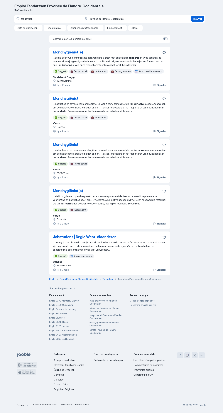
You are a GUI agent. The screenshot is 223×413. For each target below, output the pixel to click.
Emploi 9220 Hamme (59, 326)
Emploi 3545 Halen (58, 322)
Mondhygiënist (65, 98)
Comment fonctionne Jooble (69, 365)
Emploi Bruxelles (57, 317)
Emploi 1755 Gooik (58, 313)
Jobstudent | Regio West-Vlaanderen (85, 237)
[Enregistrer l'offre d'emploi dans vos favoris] (164, 53)
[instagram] (187, 355)
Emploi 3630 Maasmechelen (63, 334)
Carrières (59, 379)
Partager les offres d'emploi (108, 360)
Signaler (161, 85)
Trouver (197, 18)
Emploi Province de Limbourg (62, 309)
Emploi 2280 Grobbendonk (61, 339)
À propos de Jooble (64, 360)
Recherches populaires (61, 288)
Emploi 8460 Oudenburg (61, 305)
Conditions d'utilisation (45, 404)
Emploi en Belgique (64, 389)
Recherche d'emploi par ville (143, 305)
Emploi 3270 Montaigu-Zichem (64, 300)
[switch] (165, 38)
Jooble (202, 405)
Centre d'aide (61, 384)
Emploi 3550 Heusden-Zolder (63, 330)
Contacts (59, 374)
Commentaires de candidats (148, 365)
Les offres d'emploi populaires (149, 360)
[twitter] (195, 355)
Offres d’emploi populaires (142, 300)
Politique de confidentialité (75, 404)
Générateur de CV (143, 374)
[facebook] (180, 355)
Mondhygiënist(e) (68, 52)
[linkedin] (202, 355)
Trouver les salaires (143, 369)
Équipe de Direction (64, 369)
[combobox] (23, 405)
